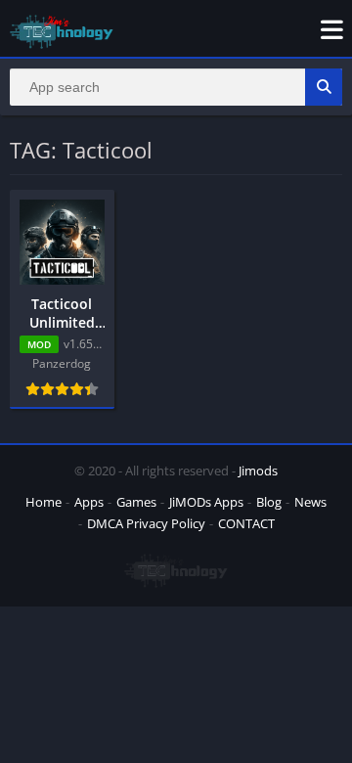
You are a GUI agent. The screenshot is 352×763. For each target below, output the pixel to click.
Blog (269, 502)
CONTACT (246, 523)
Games (136, 502)
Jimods (258, 470)
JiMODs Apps (206, 502)
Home (43, 502)
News (310, 502)
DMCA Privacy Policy (146, 523)
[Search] (323, 87)
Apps (89, 502)
